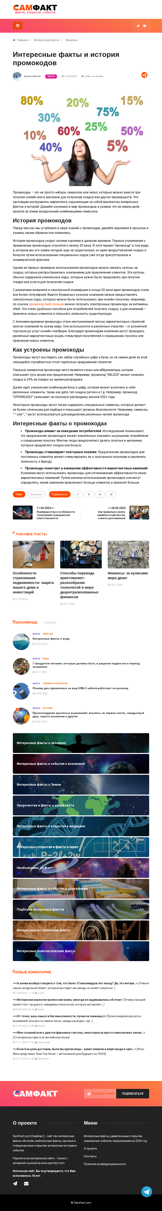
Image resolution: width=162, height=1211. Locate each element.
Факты (51, 76)
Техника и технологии (55, 683)
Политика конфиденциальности (105, 1164)
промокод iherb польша (46, 304)
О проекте (90, 1148)
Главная (22, 40)
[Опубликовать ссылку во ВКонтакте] (100, 494)
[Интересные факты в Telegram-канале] (147, 1192)
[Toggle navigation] (18, 25)
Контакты (90, 1156)
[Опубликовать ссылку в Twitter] (89, 494)
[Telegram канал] (138, 25)
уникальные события (97, 1140)
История (48, 708)
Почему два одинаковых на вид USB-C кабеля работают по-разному (80, 688)
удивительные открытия (126, 1136)
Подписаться (132, 1093)
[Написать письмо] (144, 25)
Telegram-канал (103, 1093)
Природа (48, 634)
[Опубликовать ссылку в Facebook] (78, 494)
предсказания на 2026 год (130, 1140)
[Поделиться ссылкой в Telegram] (111, 494)
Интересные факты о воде (51, 638)
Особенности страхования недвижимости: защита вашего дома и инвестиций (33, 582)
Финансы (71, 40)
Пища (46, 659)
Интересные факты (46, 40)
